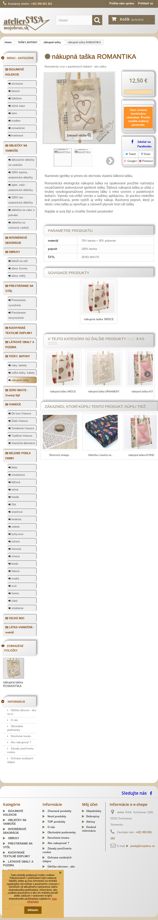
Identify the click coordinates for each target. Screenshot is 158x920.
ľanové (15, 91)
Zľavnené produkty (59, 811)
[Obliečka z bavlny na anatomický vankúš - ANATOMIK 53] (100, 432)
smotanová (18, 474)
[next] (147, 374)
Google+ (132, 161)
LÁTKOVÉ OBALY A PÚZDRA (19, 345)
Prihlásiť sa (145, 3)
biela (14, 467)
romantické (18, 128)
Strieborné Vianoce (22, 428)
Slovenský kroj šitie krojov (19, 781)
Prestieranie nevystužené (17, 315)
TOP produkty (56, 821)
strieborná (17, 608)
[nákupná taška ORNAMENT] (103, 368)
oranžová (16, 511)
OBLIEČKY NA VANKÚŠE (16, 148)
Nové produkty (56, 816)
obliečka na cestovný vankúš (18, 225)
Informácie (16, 702)
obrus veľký (18, 275)
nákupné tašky (20, 380)
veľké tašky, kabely (23, 372)
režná (14, 489)
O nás (14, 720)
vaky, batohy (19, 365)
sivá (13, 585)
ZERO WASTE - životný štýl (16, 393)
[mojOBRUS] (26, 23)
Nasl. (110, 161)
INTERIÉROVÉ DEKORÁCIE (16, 240)
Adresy (90, 821)
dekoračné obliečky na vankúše (21, 162)
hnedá (15, 497)
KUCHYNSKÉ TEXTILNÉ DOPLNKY (18, 330)
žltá (13, 504)
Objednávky (93, 811)
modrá (15, 578)
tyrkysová (17, 534)
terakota (16, 519)
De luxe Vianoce (21, 413)
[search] (97, 20)
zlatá (14, 600)
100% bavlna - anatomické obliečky (20, 175)
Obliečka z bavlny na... (100, 455)
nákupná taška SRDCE (99, 319)
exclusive (17, 83)
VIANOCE (14, 404)
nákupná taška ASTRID (144, 391)
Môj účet (90, 804)
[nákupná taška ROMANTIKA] (63, 157)
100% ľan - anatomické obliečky (20, 200)
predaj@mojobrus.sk (142, 846)
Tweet (132, 154)
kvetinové (17, 135)
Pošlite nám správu (121, 3)
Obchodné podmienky (61, 832)
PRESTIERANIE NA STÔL (19, 288)
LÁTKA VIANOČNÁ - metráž (19, 630)
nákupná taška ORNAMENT (103, 391)
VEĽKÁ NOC (16, 618)
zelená (15, 526)
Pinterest (147, 161)
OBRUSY (14, 252)
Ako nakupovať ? (20, 742)
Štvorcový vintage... (60, 455)
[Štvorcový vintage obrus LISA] (60, 432)
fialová (15, 571)
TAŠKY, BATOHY (19, 356)
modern (15, 120)
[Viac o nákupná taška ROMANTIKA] (13, 668)
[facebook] (152, 793)
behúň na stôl (19, 261)
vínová (15, 556)
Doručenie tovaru (20, 736)
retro (14, 113)
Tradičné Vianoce (21, 435)
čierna (15, 593)
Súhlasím (33, 910)
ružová (15, 541)
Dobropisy (92, 816)
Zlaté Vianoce (19, 420)
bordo (14, 563)
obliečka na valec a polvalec (21, 212)
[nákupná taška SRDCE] (98, 297)
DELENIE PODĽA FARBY (18, 456)
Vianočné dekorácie (23, 443)
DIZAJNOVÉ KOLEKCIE (14, 72)
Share (146, 154)
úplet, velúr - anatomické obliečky (20, 187)
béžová (15, 482)
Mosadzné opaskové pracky (89, 781)
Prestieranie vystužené (17, 303)
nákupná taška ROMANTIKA (13, 684)
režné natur (18, 105)
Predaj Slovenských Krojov (53, 781)
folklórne (16, 98)
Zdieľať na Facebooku (144, 144)
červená (16, 548)
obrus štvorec (19, 268)
